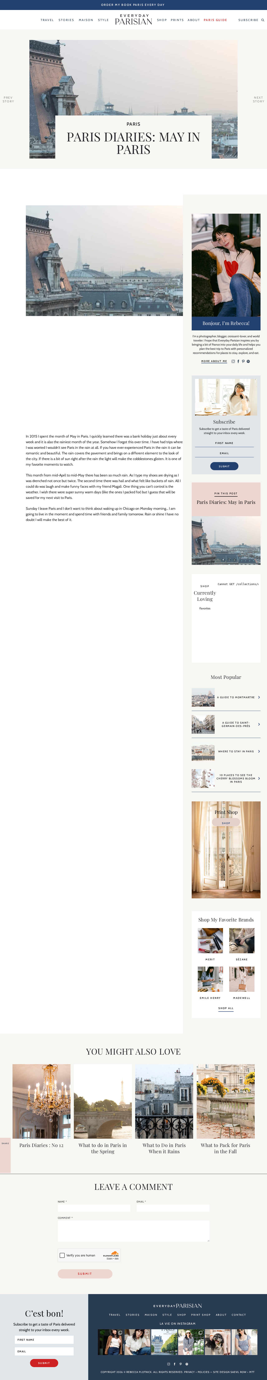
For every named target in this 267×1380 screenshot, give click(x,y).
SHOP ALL (226, 1008)
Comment (65, 1217)
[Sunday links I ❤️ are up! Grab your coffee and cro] (191, 1342)
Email (141, 1201)
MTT (251, 1372)
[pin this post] (226, 540)
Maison (151, 1314)
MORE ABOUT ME (214, 361)
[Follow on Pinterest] (243, 362)
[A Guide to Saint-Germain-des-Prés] (203, 726)
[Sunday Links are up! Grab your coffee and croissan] (137, 1342)
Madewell (241, 997)
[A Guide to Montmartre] (203, 699)
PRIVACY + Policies (196, 1372)
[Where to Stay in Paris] (203, 753)
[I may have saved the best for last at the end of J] (218, 1342)
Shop (226, 823)
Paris (134, 124)
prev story (8, 99)
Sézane (242, 959)
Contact (239, 1314)
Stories (133, 1314)
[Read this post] (42, 1101)
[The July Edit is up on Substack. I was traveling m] (244, 1342)
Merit (210, 959)
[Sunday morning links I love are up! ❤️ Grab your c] (111, 1342)
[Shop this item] (210, 952)
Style (167, 1314)
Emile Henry (210, 997)
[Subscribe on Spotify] (248, 362)
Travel (115, 1314)
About (221, 1314)
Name (62, 1201)
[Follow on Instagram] (233, 362)
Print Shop (201, 1314)
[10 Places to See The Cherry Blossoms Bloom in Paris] (203, 780)
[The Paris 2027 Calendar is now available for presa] (164, 1342)
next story (259, 99)
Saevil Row (238, 1372)
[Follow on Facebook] (238, 362)
